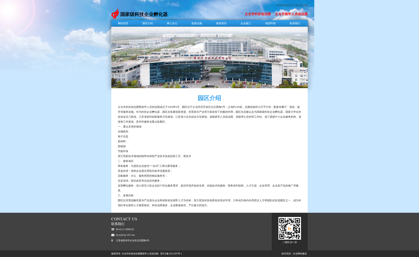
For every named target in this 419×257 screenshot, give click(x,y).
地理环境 (270, 23)
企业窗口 (246, 23)
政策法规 (196, 23)
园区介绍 (147, 23)
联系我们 (295, 23)
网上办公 (172, 23)
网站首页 (123, 23)
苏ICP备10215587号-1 (171, 253)
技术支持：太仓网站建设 (294, 253)
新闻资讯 (221, 23)
